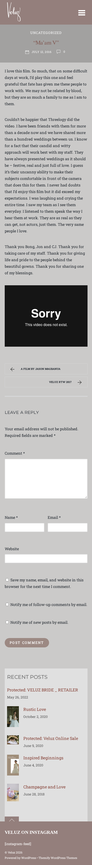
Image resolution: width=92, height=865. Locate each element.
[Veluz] (14, 21)
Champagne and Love (44, 787)
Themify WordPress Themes (57, 858)
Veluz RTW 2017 (60, 382)
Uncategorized (46, 32)
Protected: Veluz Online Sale (50, 738)
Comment (15, 453)
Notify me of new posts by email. (39, 622)
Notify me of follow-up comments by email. (48, 604)
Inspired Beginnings (43, 758)
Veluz (11, 852)
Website (12, 548)
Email (54, 517)
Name (11, 517)
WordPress (28, 858)
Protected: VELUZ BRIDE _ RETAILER (42, 690)
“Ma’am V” (46, 42)
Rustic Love (34, 709)
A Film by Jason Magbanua (40, 369)
